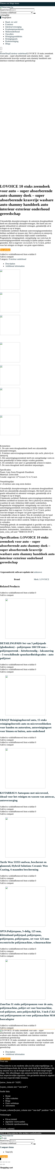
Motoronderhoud (12, 32)
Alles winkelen (11, 1098)
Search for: (4, 10)
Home (2, 53)
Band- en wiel (11, 22)
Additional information (15, 1054)
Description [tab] (10, 264)
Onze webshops (12, 1103)
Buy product (5, 250)
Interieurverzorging (13, 27)
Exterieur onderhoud (18, 53)
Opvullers (9, 34)
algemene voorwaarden (15, 1122)
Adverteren (10, 1105)
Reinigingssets (11, 39)
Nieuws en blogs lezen (9, 3)
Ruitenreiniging (11, 41)
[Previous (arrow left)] (1, 1164)
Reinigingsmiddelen (13, 36)
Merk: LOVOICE (41, 579)
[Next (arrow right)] (4, 1164)
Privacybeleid (11, 1119)
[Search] (34, 13)
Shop (7, 53)
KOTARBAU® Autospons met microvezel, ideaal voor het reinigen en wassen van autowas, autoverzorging (27, 796)
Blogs (7, 44)
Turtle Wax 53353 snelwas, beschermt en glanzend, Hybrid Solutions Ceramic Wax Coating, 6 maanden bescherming (24, 866)
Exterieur (9, 24)
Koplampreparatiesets (14, 29)
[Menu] (1, 48)
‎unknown (38, 572)
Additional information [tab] (15, 266)
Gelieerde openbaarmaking (16, 1124)
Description (10, 1052)
